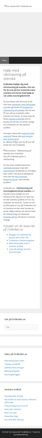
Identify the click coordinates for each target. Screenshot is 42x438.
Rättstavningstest (12, 371)
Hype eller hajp (11, 416)
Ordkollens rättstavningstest (21, 240)
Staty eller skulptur (12, 409)
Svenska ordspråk (12, 364)
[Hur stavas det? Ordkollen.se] (18, 6)
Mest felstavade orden (14, 360)
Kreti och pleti (10, 412)
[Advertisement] (21, 34)
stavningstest (9, 170)
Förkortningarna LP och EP (16, 406)
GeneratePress (22, 434)
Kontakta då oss (10, 217)
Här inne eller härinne (14, 419)
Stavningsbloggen (12, 374)
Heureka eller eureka (13, 396)
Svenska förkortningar (14, 367)
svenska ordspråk (16, 119)
